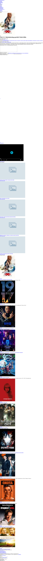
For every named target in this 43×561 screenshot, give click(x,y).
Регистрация (4, 555)
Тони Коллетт (35, 40)
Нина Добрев (26, 40)
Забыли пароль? (4, 557)
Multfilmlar (1, 2)
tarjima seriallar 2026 (3, 552)
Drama (1, 6)
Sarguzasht (1, 8)
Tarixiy (1, 10)
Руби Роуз (18, 40)
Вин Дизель (4, 40)
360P (0, 161)
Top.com (2, 0)
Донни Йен (8, 40)
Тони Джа (22, 40)
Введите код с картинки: (3, 52)
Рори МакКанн (30, 40)
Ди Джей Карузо (5, 39)
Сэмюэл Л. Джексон (40, 40)
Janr (0, 3)
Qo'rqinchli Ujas (2, 9)
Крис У (16, 40)
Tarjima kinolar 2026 (3, 551)
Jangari (1, 5)
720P (3, 161)
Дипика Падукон (12, 40)
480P (2, 161)
